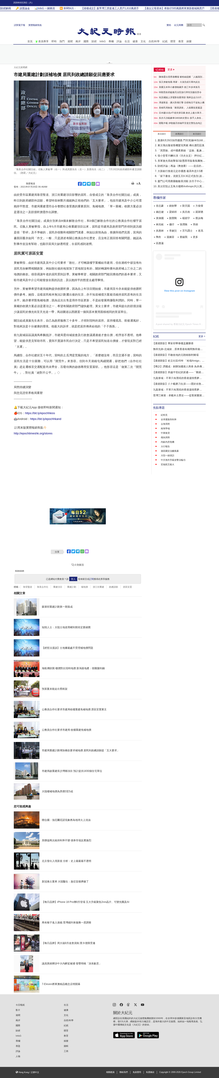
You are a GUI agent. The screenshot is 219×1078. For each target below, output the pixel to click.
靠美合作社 (42, 587)
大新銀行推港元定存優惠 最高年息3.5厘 (180, 171)
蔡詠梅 (199, 218)
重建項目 (57, 587)
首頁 (30, 41)
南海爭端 (165, 428)
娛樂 (189, 41)
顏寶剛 (173, 218)
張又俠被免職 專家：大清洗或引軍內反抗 (179, 82)
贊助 (169, 25)
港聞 (70, 41)
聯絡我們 (123, 1072)
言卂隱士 (187, 230)
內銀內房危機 (167, 442)
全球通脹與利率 (169, 419)
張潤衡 (183, 224)
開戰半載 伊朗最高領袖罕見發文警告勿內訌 (180, 123)
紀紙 (165, 41)
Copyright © (165, 1072)
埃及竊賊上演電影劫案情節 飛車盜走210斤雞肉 (181, 97)
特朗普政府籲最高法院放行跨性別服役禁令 (180, 92)
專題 (18, 1046)
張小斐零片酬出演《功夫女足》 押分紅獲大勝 (181, 156)
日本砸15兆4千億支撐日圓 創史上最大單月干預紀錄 (181, 113)
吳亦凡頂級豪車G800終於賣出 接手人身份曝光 (181, 118)
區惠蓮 (160, 243)
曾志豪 (160, 205)
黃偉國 (160, 218)
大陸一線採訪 (167, 455)
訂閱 (91, 579)
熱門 (62, 41)
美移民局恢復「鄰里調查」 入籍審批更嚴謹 (180, 107)
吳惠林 (160, 230)
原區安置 (127, 587)
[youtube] (142, 1004)
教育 (181, 41)
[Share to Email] (98, 184)
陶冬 (158, 237)
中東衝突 (165, 433)
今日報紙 (20, 1005)
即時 (54, 41)
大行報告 (165, 446)
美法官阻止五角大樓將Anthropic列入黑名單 (181, 186)
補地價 (84, 587)
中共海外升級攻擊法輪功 (173, 460)
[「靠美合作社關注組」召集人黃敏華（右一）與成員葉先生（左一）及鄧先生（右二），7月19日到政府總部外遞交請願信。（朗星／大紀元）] (78, 123)
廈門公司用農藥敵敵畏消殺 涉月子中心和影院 (181, 181)
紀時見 (164, 415)
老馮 (200, 230)
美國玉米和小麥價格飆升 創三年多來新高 (179, 87)
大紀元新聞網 (20, 67)
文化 (143, 41)
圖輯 (66, 1046)
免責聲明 (137, 1072)
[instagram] (114, 1004)
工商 (66, 1051)
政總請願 (113, 587)
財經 (94, 41)
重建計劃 (71, 587)
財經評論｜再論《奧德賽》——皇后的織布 (181, 166)
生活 (127, 41)
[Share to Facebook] (80, 184)
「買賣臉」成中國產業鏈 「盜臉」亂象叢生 (181, 151)
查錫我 (183, 237)
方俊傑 (199, 205)
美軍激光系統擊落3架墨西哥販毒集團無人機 (181, 161)
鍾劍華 (173, 205)
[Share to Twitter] (84, 184)
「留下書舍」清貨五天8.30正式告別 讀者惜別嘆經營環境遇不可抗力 (181, 176)
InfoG (103, 41)
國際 (86, 41)
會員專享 (43, 41)
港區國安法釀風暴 (170, 451)
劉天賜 (186, 205)
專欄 (111, 41)
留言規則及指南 (19, 570)
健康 (135, 41)
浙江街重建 (98, 587)
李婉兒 (173, 230)
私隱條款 (150, 1072)
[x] (135, 1004)
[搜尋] (203, 25)
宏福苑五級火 (167, 464)
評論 (119, 41)
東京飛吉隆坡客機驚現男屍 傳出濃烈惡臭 (181, 145)
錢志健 (160, 212)
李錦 (195, 224)
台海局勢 (165, 424)
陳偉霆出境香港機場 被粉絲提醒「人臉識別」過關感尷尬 (181, 77)
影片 (18, 1010)
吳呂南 (186, 212)
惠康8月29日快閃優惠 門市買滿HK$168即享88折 (181, 140)
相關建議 (110, 1072)
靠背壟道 (27, 587)
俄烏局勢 (165, 437)
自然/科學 (154, 41)
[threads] (128, 1004)
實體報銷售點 (35, 25)
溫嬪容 (170, 237)
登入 (73, 579)
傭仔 (171, 224)
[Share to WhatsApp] (93, 184)
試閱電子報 (19, 25)
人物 (18, 1056)
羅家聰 (199, 212)
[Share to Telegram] (89, 184)
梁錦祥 (173, 212)
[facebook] (121, 1004)
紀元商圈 (178, 25)
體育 (173, 41)
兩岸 (78, 41)
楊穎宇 (186, 218)
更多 (195, 237)
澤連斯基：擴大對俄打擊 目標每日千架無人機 (181, 102)
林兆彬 (160, 224)
